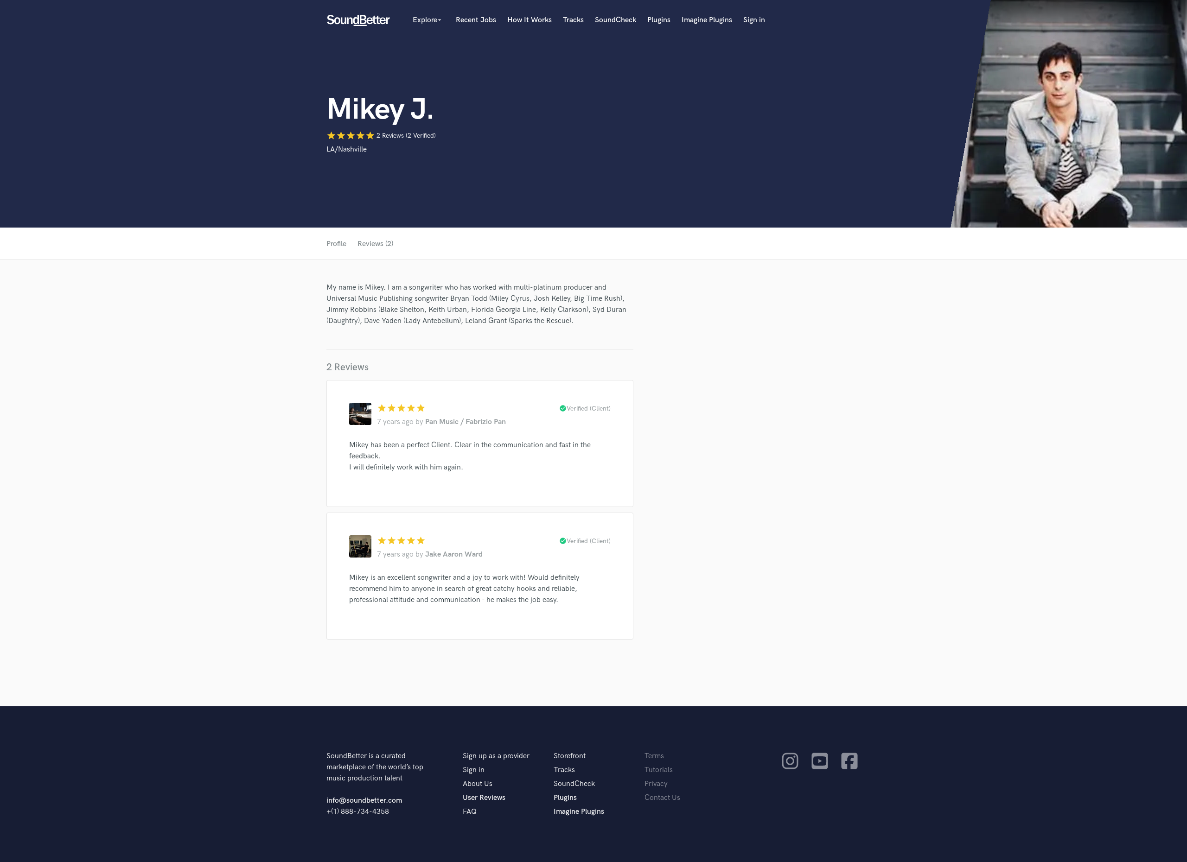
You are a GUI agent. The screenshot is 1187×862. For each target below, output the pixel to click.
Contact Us (662, 797)
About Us (477, 784)
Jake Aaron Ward (454, 554)
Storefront (570, 756)
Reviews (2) (375, 244)
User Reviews (484, 797)
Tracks (573, 20)
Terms (654, 756)
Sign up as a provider (496, 756)
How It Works (529, 20)
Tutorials (659, 770)
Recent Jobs (476, 20)
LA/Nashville (346, 149)
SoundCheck (615, 20)
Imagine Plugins (707, 20)
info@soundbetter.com (364, 800)
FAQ (470, 811)
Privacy (656, 784)
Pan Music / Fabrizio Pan (465, 422)
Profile (336, 244)
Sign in (754, 20)
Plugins (658, 20)
